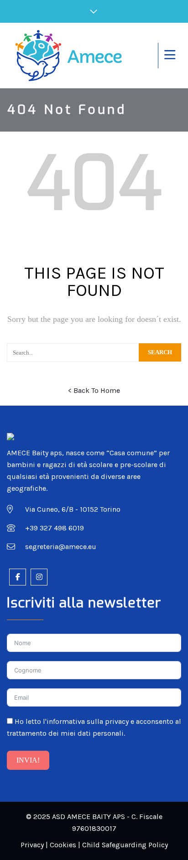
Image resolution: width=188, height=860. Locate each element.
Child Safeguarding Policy (125, 844)
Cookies (63, 844)
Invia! (28, 760)
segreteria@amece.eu (60, 546)
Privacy (32, 844)
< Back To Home (94, 390)
